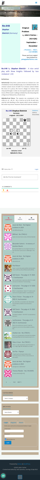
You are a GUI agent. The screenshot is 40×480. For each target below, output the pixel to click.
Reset (21, 422)
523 (14, 382)
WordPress (27, 464)
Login (36, 169)
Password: (7, 434)
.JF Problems (11, 12)
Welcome (31, 219)
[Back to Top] (20, 477)
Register (13, 422)
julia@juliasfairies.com (29, 59)
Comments (8, 220)
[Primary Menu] (36, 2)
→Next (34, 50)
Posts (20, 219)
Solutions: (35, 110)
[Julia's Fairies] (3, 3)
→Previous (27, 50)
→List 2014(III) (32, 52)
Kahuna (19, 464)
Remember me (11, 439)
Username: (7, 429)
